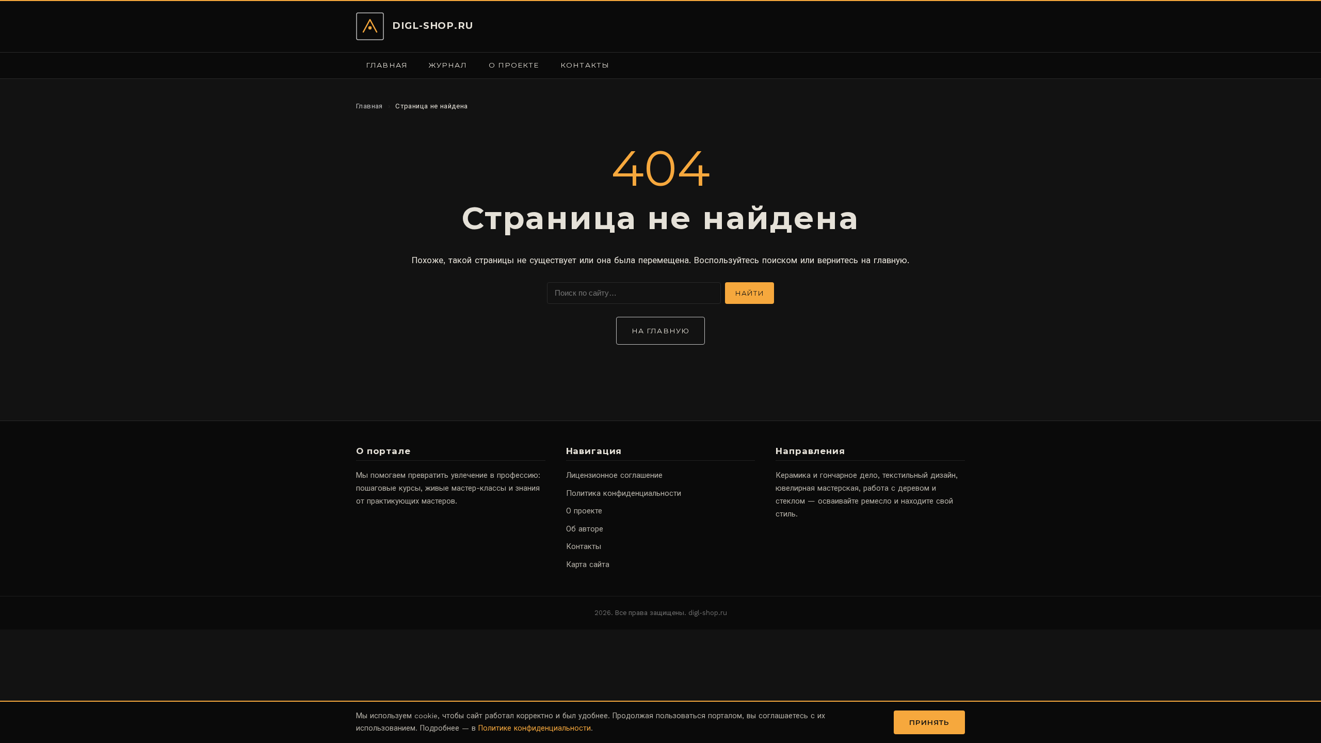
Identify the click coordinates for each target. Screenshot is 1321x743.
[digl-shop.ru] (370, 26)
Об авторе (584, 529)
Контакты (584, 65)
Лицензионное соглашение (614, 475)
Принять (929, 722)
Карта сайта (587, 564)
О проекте (514, 65)
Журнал (448, 65)
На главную (660, 331)
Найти (749, 293)
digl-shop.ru (432, 25)
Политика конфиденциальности (623, 493)
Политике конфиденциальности (534, 728)
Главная (387, 65)
